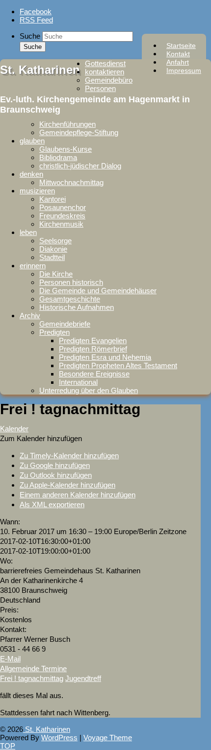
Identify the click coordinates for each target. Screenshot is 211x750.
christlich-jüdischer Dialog (80, 166)
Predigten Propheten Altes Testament (118, 365)
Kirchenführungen (67, 124)
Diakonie (53, 249)
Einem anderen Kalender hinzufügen (77, 495)
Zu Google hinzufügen (55, 465)
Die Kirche (56, 274)
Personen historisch (71, 282)
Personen (100, 88)
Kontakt (178, 54)
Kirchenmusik (61, 224)
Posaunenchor (62, 207)
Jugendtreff (83, 678)
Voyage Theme (107, 737)
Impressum (183, 70)
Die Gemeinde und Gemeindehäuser (98, 290)
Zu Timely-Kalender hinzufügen (69, 455)
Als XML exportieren (52, 504)
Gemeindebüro (108, 80)
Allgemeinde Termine (33, 668)
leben (28, 232)
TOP (7, 746)
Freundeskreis (62, 215)
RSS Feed (36, 20)
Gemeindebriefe (64, 324)
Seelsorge (55, 240)
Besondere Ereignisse (94, 374)
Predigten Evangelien (93, 340)
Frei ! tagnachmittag (31, 678)
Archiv (30, 315)
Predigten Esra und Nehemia (105, 357)
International (78, 382)
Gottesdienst (105, 63)
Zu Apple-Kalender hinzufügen (67, 485)
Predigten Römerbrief (93, 349)
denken (31, 174)
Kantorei (52, 199)
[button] (41, 438)
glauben (32, 141)
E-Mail (10, 659)
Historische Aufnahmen (76, 307)
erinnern (33, 265)
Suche (30, 36)
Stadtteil (52, 257)
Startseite (181, 45)
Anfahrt (177, 62)
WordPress (59, 737)
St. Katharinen (40, 69)
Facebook (36, 11)
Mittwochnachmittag (71, 182)
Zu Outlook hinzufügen (56, 475)
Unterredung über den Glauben (88, 390)
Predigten (54, 332)
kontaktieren (104, 72)
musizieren (37, 191)
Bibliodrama (58, 157)
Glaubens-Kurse (65, 149)
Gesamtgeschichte (69, 299)
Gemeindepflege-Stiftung (78, 132)
